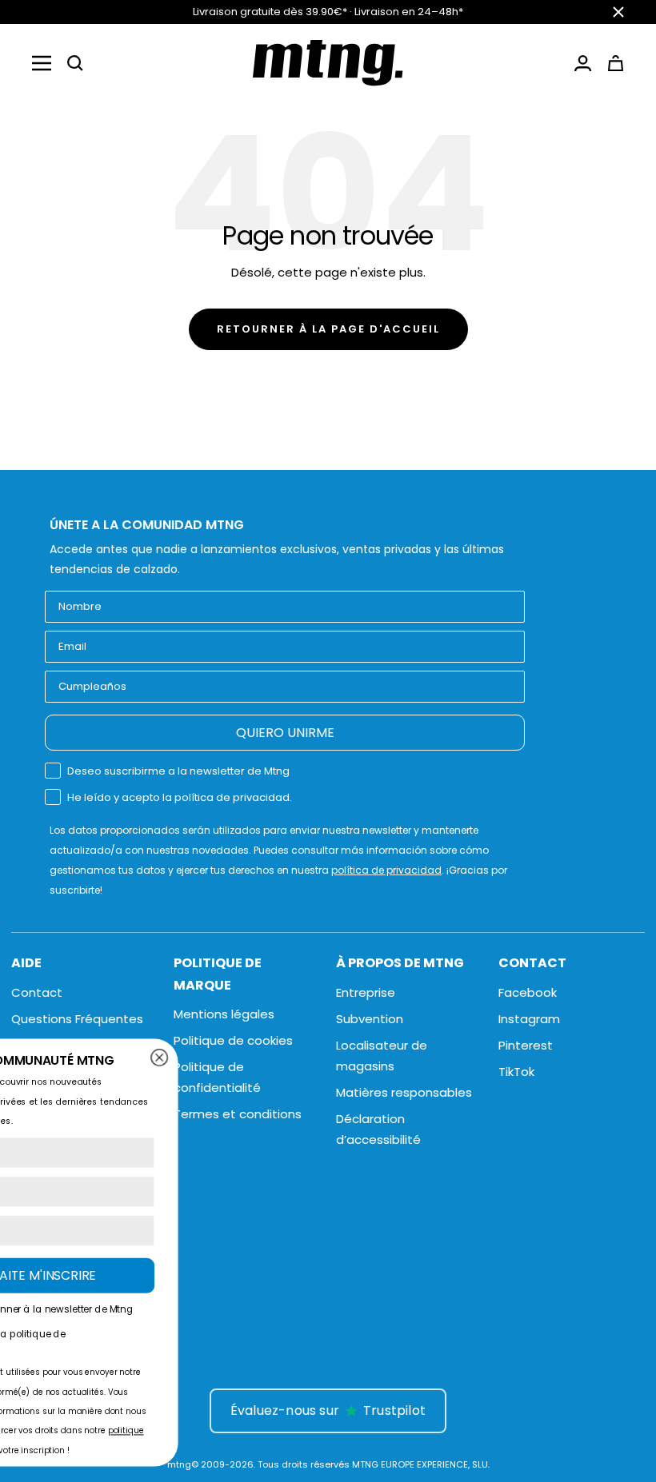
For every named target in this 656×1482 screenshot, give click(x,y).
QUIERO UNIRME (285, 732)
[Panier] (615, 63)
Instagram (529, 1018)
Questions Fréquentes (77, 1018)
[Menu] (41, 63)
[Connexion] (582, 63)
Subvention (369, 1018)
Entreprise (365, 992)
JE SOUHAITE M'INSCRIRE (393, 1275)
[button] (75, 63)
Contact (36, 992)
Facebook (527, 992)
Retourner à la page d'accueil (328, 329)
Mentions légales (224, 1014)
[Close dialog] (530, 1057)
